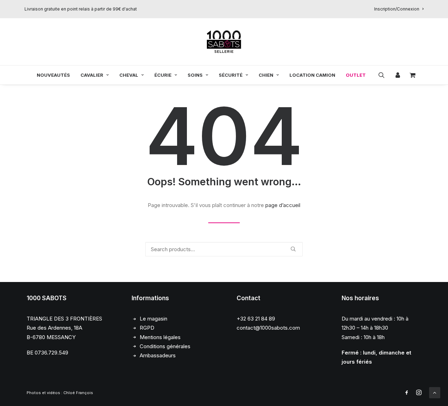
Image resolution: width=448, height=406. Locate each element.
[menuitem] (399, 9)
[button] (383, 75)
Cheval (128, 75)
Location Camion (312, 75)
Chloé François (78, 392)
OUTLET (356, 75)
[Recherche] (224, 249)
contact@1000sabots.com (268, 327)
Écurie (163, 75)
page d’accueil (282, 205)
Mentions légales (160, 337)
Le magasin (153, 318)
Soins (195, 75)
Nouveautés (53, 75)
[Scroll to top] (434, 392)
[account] (397, 75)
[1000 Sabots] (224, 42)
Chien (266, 75)
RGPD (147, 327)
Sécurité (231, 75)
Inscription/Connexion (396, 9)
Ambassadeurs (158, 355)
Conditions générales (165, 346)
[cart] (410, 75)
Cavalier (91, 75)
